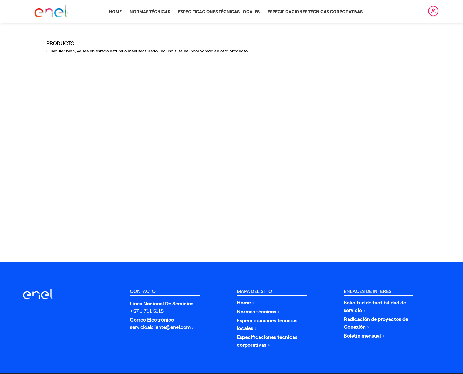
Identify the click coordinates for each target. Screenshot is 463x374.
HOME (115, 11)
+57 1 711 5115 (147, 311)
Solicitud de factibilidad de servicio (375, 306)
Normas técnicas (256, 312)
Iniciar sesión (430, 11)
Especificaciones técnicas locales (267, 324)
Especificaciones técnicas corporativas (267, 341)
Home (244, 303)
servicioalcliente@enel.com (160, 327)
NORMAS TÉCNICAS (150, 11)
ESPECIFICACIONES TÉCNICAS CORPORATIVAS (315, 11)
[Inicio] (39, 294)
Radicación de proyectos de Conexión (376, 323)
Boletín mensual (362, 336)
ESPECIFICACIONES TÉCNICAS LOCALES (219, 11)
